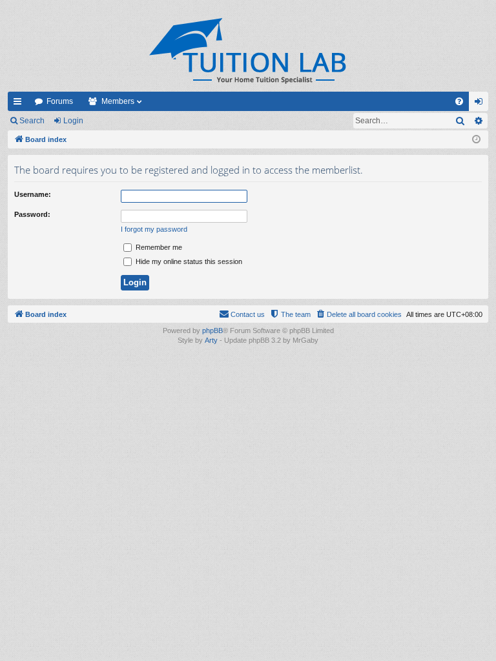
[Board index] (248, 51)
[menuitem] (459, 101)
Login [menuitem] (481, 104)
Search (32, 120)
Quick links (20, 104)
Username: (32, 194)
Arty (211, 340)
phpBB (212, 330)
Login (73, 120)
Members (117, 101)
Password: (32, 214)
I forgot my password (154, 229)
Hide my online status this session (188, 261)
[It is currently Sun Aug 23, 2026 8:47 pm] (476, 139)
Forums (59, 101)
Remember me (158, 247)
